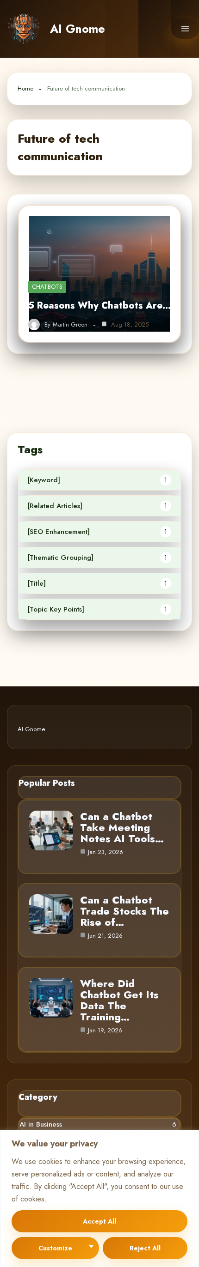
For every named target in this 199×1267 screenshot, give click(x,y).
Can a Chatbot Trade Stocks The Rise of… (124, 910)
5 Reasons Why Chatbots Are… (99, 305)
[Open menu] (185, 28)
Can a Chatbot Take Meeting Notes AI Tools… (122, 827)
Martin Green (70, 324)
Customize (55, 1248)
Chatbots (47, 286)
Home (25, 88)
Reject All (145, 1248)
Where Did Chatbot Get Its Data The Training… (119, 1000)
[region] (99, 1198)
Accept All (99, 1221)
